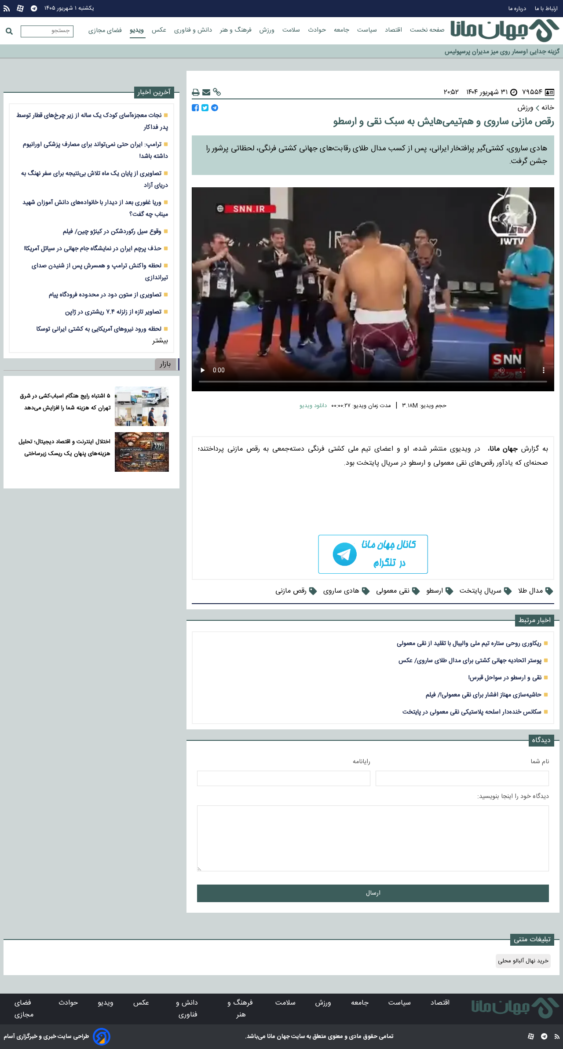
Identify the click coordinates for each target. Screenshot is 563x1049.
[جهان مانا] (505, 31)
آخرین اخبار (154, 92)
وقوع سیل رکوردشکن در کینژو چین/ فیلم (112, 231)
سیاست (368, 30)
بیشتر (160, 341)
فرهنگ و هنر (236, 30)
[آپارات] (20, 9)
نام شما (539, 762)
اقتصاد (394, 30)
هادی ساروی (341, 591)
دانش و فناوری (194, 30)
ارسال (373, 893)
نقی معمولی (392, 591)
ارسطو (434, 591)
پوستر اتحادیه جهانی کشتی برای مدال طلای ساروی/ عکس (469, 661)
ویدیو (138, 30)
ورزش (268, 30)
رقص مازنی (291, 591)
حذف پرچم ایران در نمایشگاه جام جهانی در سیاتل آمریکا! (92, 249)
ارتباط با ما (547, 9)
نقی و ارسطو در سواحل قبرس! (504, 678)
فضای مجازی (106, 30)
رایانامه (361, 762)
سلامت (292, 30)
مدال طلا (530, 591)
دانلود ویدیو (313, 406)
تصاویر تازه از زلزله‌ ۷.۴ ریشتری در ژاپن (113, 312)
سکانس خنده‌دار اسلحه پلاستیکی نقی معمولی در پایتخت (471, 712)
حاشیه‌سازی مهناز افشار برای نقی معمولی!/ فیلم (483, 695)
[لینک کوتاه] (217, 92)
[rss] (7, 9)
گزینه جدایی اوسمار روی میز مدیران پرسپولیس (502, 51)
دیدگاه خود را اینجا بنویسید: (513, 796)
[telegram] (373, 554)
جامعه (342, 30)
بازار (165, 364)
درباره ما (518, 9)
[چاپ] (196, 92)
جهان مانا (278, 1037)
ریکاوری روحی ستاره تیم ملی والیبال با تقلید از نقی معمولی (469, 643)
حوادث (318, 30)
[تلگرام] (34, 9)
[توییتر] (204, 108)
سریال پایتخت (480, 591)
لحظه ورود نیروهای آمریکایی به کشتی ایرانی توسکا (99, 329)
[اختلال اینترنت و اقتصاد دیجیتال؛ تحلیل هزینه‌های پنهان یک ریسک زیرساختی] (142, 452)
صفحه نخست (427, 30)
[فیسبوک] (195, 108)
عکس (160, 30)
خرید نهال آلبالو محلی (523, 961)
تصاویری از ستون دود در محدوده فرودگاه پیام (105, 295)
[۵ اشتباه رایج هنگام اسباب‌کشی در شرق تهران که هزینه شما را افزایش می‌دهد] (142, 406)
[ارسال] (206, 92)
